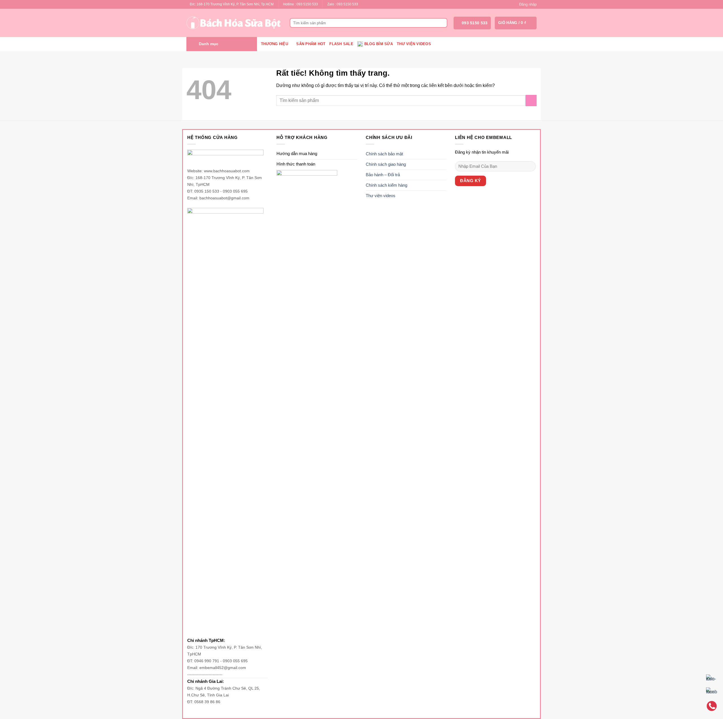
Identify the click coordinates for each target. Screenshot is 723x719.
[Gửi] (442, 23)
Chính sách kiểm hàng (386, 185)
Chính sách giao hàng (386, 164)
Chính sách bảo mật (384, 153)
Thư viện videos (414, 44)
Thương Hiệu (274, 44)
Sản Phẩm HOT (310, 44)
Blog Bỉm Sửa (378, 44)
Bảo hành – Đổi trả (383, 174)
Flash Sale (341, 44)
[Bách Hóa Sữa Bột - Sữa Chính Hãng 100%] (233, 23)
